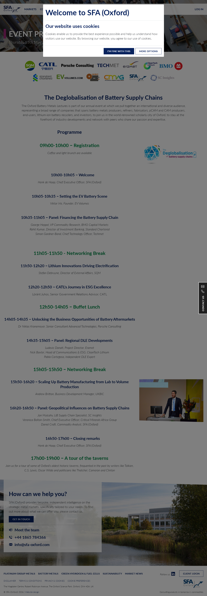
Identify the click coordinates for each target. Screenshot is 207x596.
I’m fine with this (118, 51)
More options (148, 51)
